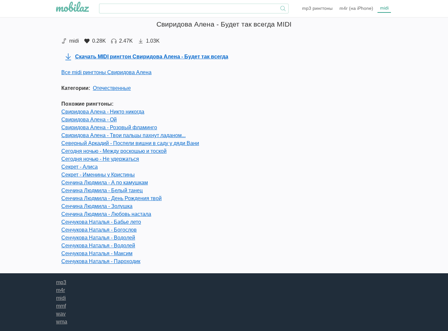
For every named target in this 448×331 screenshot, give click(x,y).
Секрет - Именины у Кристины (98, 174)
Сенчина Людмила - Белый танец (102, 190)
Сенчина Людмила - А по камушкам (104, 182)
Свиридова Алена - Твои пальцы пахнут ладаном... (123, 135)
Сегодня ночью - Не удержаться (100, 159)
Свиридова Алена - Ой (89, 119)
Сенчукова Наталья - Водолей (98, 237)
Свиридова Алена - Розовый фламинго (109, 127)
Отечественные (112, 88)
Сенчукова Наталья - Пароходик (100, 261)
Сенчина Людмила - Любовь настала (106, 214)
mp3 (317, 8)
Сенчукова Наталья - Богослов (99, 230)
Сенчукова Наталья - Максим (96, 253)
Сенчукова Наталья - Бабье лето (101, 222)
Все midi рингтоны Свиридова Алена (106, 72)
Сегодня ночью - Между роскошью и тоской (114, 151)
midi (384, 7)
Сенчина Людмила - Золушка (96, 206)
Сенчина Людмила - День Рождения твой (111, 198)
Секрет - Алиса (79, 167)
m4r (356, 8)
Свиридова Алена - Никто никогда (102, 111)
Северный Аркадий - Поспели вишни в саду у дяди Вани (130, 143)
